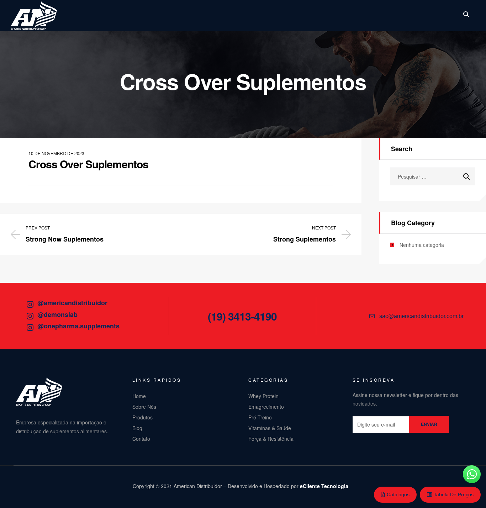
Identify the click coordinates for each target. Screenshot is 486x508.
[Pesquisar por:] (432, 176)
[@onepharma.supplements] (30, 328)
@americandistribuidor (72, 302)
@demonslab (57, 314)
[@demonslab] (30, 316)
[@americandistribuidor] (30, 304)
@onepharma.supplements (78, 325)
